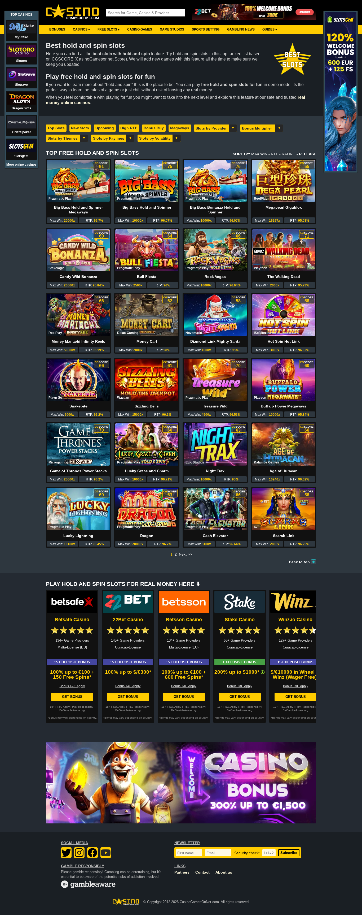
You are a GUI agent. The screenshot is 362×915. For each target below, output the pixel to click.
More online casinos (21, 164)
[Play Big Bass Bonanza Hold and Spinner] (215, 181)
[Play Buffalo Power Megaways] (283, 380)
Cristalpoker (21, 132)
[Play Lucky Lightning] (78, 509)
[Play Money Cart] (146, 315)
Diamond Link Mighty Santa (215, 341)
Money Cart (146, 341)
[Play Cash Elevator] (215, 509)
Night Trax (215, 471)
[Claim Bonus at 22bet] (254, 12)
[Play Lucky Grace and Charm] (146, 444)
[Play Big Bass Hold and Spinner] (146, 181)
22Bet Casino (128, 619)
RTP (274, 154)
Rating (288, 154)
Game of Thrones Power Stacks (78, 471)
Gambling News (241, 29)
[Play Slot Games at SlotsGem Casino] (340, 170)
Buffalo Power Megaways (283, 406)
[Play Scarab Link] (283, 509)
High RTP (128, 128)
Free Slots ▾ (109, 29)
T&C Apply (63, 706)
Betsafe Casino (72, 619)
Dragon (146, 536)
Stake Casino (240, 619)
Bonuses (57, 29)
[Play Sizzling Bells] (146, 380)
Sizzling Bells (147, 406)
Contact (202, 872)
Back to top (299, 562)
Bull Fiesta (146, 276)
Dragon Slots (21, 108)
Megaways (179, 128)
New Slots (80, 128)
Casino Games (139, 29)
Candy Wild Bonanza (78, 276)
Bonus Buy (154, 128)
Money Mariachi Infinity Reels (78, 341)
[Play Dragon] (146, 509)
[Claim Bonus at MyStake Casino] (181, 782)
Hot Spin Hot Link (284, 341)
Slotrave (21, 85)
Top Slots (56, 128)
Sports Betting (205, 29)
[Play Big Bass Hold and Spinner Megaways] (78, 181)
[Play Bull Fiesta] (146, 250)
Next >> (185, 554)
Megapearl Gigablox (284, 207)
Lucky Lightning (78, 536)
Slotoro (21, 61)
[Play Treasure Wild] (215, 380)
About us (223, 872)
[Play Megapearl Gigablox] (283, 181)
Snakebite (78, 406)
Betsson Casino (184, 619)
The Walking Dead (283, 276)
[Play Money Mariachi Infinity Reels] (78, 315)
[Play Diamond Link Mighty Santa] (215, 315)
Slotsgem (21, 156)
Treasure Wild (215, 406)
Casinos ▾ (81, 29)
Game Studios (172, 29)
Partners (181, 872)
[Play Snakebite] (78, 380)
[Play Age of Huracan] (283, 444)
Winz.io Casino (295, 619)
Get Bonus (72, 697)
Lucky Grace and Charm (147, 471)
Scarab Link (283, 536)
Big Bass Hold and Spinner (146, 207)
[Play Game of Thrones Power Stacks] (78, 444)
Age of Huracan (284, 471)
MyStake (21, 37)
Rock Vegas (215, 276)
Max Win (259, 154)
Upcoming (104, 128)
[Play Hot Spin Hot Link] (283, 315)
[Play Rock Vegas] (215, 250)
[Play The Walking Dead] (283, 250)
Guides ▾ (269, 29)
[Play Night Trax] (215, 444)
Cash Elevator (215, 536)
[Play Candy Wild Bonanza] (78, 250)
